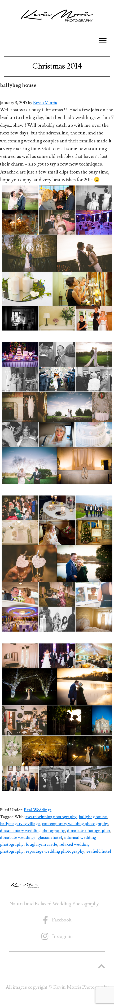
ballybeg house (93, 816)
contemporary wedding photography (75, 823)
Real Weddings (37, 810)
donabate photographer (88, 830)
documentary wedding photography (32, 830)
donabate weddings (18, 837)
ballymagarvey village (20, 823)
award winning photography (51, 816)
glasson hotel (50, 837)
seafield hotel (98, 851)
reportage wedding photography (55, 851)
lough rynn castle (41, 844)
